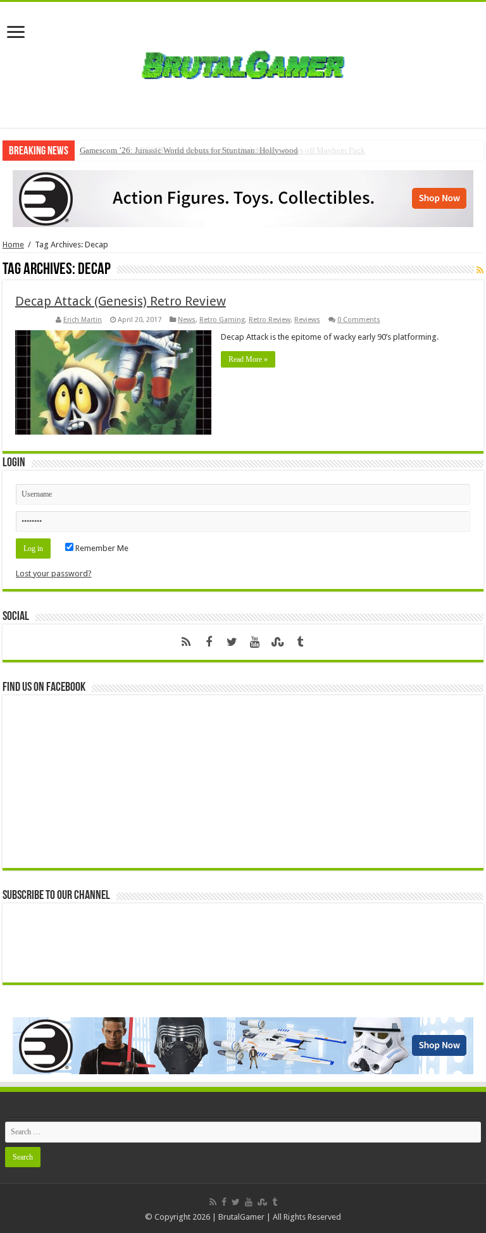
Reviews (307, 320)
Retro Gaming (222, 320)
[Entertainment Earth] (243, 197)
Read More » (248, 359)
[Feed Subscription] (480, 270)
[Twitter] (231, 642)
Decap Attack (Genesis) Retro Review (120, 301)
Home (13, 244)
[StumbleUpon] (277, 642)
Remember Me (100, 548)
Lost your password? (54, 573)
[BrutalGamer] (243, 62)
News (187, 320)
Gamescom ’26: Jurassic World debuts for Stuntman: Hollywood (189, 150)
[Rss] (186, 642)
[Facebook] (209, 642)
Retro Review (269, 320)
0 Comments (358, 320)
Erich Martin (82, 320)
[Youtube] (254, 642)
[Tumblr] (300, 642)
